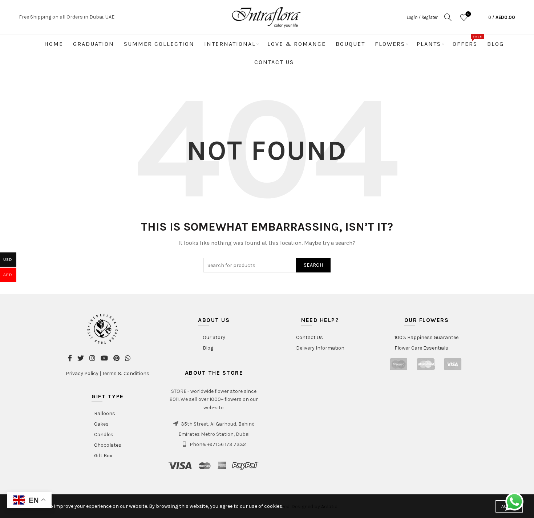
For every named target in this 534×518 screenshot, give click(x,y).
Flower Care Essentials (421, 348)
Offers (467, 41)
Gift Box (103, 456)
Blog (495, 43)
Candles (103, 434)
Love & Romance (296, 43)
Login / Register (422, 17)
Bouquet (350, 43)
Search (313, 265)
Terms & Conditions (125, 373)
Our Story (214, 337)
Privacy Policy (82, 373)
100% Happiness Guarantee (426, 337)
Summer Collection (159, 43)
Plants (429, 43)
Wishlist (468, 14)
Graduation (93, 43)
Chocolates (107, 445)
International (230, 43)
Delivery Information (320, 348)
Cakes (101, 424)
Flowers (390, 43)
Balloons (104, 413)
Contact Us (274, 62)
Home (53, 43)
